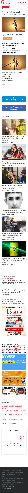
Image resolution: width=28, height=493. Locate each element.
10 (4, 441)
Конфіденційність (6, 488)
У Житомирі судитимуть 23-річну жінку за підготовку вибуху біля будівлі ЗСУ (13, 138)
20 (14, 443)
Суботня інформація (7, 278)
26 (10, 445)
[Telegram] (26, 2)
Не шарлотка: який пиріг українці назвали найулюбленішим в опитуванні (13, 292)
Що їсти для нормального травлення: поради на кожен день (13, 163)
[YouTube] (21, 2)
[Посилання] (5, 2)
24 (4, 445)
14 (17, 441)
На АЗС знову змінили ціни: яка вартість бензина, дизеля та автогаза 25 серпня (12, 235)
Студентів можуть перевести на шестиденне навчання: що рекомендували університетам (14, 423)
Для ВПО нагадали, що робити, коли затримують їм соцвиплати (13, 302)
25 (7, 445)
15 (20, 441)
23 (23, 443)
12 (10, 441)
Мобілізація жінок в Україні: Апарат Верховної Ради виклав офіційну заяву (12, 418)
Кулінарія (4, 289)
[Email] (18, 2)
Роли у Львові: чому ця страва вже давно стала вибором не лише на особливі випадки (13, 282)
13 (14, 441)
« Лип (5, 452)
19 (10, 443)
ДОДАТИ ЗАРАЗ (7, 38)
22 (20, 443)
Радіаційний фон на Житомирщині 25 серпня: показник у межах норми (14, 260)
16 (23, 441)
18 (7, 443)
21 (17, 443)
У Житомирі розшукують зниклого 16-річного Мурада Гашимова (14, 211)
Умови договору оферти (8, 486)
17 (4, 443)
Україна (19, 289)
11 (7, 441)
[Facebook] (23, 2)
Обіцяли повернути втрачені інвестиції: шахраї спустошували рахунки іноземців (13, 187)
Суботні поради (12, 289)
